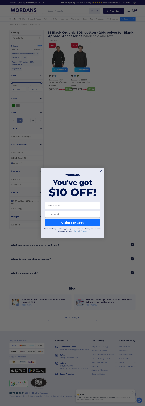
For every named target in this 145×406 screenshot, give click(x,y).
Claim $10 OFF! (72, 222)
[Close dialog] (100, 171)
